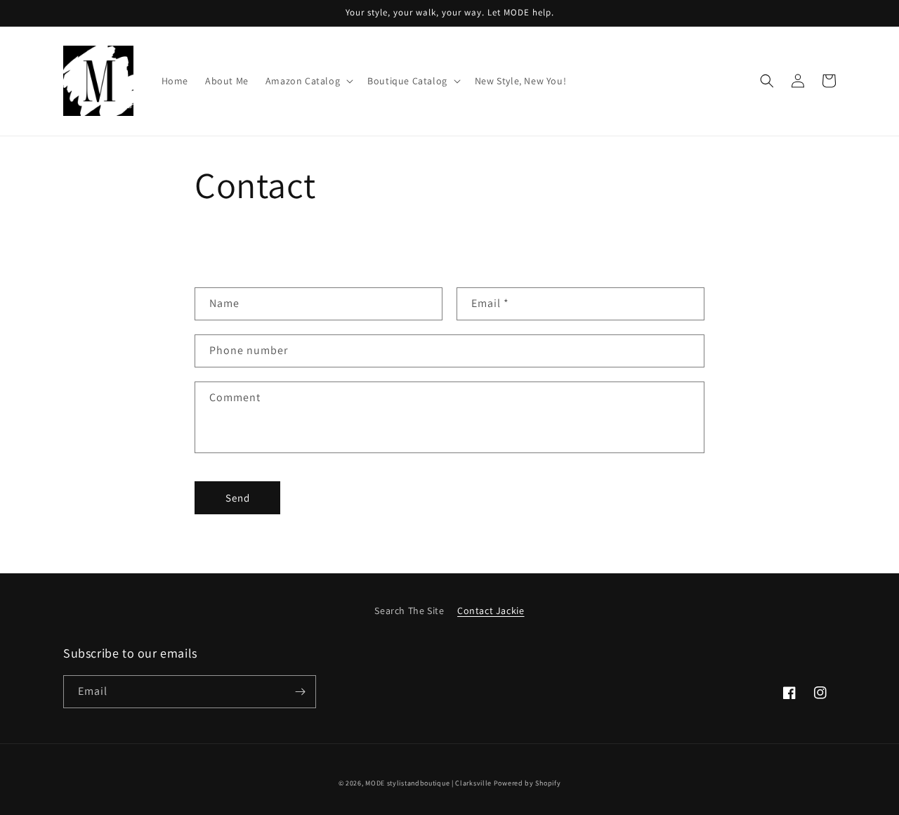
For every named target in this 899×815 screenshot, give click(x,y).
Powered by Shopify (527, 783)
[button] (308, 81)
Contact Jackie (490, 610)
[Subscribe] (299, 691)
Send (237, 497)
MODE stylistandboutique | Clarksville (428, 783)
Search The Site (409, 610)
